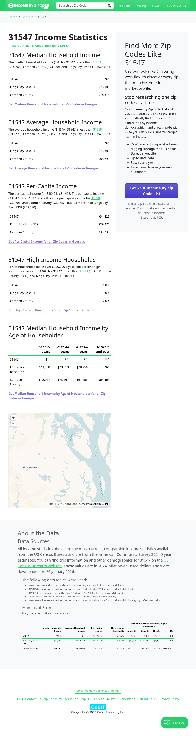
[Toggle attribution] (106, 504)
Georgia (27, 17)
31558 (96, 62)
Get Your (151, 190)
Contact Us (33, 699)
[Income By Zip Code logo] (28, 6)
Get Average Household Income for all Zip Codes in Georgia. (53, 168)
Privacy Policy (169, 699)
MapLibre (54, 503)
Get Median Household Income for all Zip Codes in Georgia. (53, 104)
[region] (60, 460)
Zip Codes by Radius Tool (61, 699)
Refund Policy (147, 699)
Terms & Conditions (121, 699)
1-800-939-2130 (175, 6)
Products (123, 6)
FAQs (156, 6)
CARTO (67, 503)
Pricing (141, 6)
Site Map (98, 699)
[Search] (109, 5)
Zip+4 (85, 699)
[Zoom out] (13, 423)
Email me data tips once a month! (98, 690)
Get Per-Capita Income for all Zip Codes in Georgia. (46, 241)
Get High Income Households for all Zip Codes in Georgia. (51, 310)
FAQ (20, 699)
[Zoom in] (13, 417)
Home (12, 17)
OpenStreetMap (82, 503)
